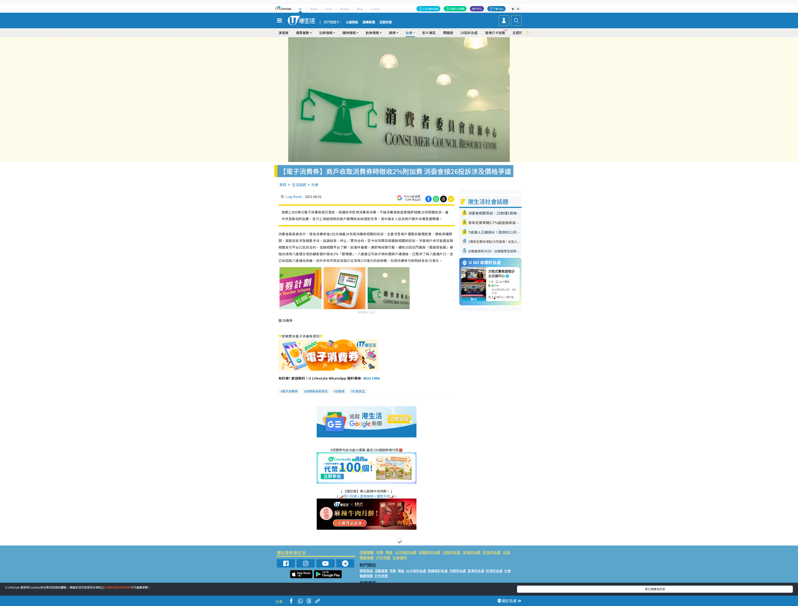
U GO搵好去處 (430, 8)
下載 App (498, 8)
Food (329, 9)
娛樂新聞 (369, 22)
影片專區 (429, 32)
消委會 (340, 391)
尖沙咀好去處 (405, 552)
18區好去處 (469, 32)
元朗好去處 (451, 552)
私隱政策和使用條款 (117, 587)
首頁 (282, 184)
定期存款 (385, 22)
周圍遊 (448, 32)
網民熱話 (366, 570)
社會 (314, 184)
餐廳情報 (367, 557)
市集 (379, 552)
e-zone (375, 9)
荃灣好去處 (471, 552)
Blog (360, 9)
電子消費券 (290, 391)
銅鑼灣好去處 (429, 552)
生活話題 (299, 184)
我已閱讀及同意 (655, 589)
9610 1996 (371, 378)
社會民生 (359, 391)
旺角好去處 (492, 552)
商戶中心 (477, 8)
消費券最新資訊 (317, 391)
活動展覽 (367, 552)
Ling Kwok (294, 196)
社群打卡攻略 (456, 8)
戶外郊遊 (383, 557)
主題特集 (519, 32)
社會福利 (400, 557)
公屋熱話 (352, 22)
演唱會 (283, 32)
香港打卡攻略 (495, 32)
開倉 (389, 552)
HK (300, 9)
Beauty (344, 9)
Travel (314, 9)
